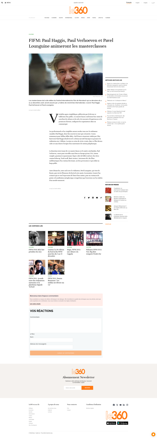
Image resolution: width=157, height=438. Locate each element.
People (94, 17)
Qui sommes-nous (52, 408)
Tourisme (107, 17)
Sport (88, 17)
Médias (83, 17)
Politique (47, 17)
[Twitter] (117, 404)
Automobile (31, 419)
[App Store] (111, 423)
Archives (50, 412)
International (68, 17)
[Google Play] (122, 423)
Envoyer (87, 387)
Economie (54, 17)
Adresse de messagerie (38, 344)
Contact (69, 410)
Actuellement (32, 17)
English (137, 2)
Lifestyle (100, 17)
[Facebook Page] (114, 404)
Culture (77, 17)
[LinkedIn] (124, 404)
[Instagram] (127, 404)
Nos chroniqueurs (33, 425)
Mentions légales (90, 408)
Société (61, 17)
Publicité (50, 410)
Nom (31, 337)
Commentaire (34, 317)
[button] (153, 434)
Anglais (145, 2)
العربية (153, 2)
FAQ (68, 408)
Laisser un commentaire (65, 353)
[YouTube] (121, 404)
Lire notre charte (35, 304)
